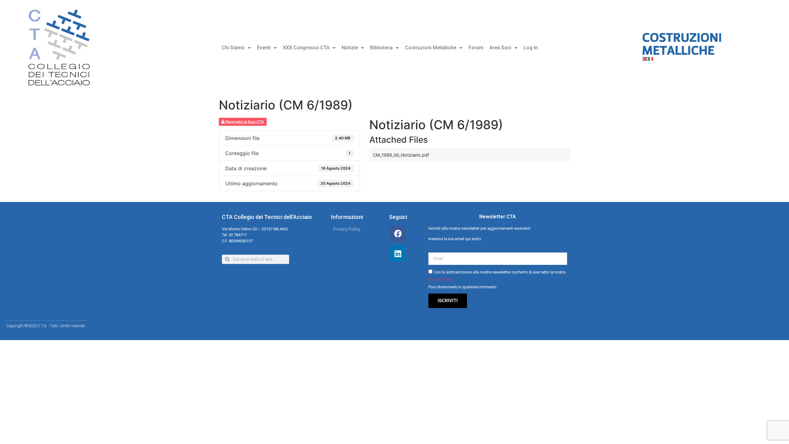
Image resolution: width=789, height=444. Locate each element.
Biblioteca (381, 48)
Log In (531, 48)
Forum (475, 48)
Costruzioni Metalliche (430, 48)
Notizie (350, 48)
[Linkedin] (398, 253)
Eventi (264, 48)
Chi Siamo (233, 48)
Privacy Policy (440, 279)
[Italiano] (651, 59)
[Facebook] (398, 233)
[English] (645, 59)
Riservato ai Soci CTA (244, 121)
